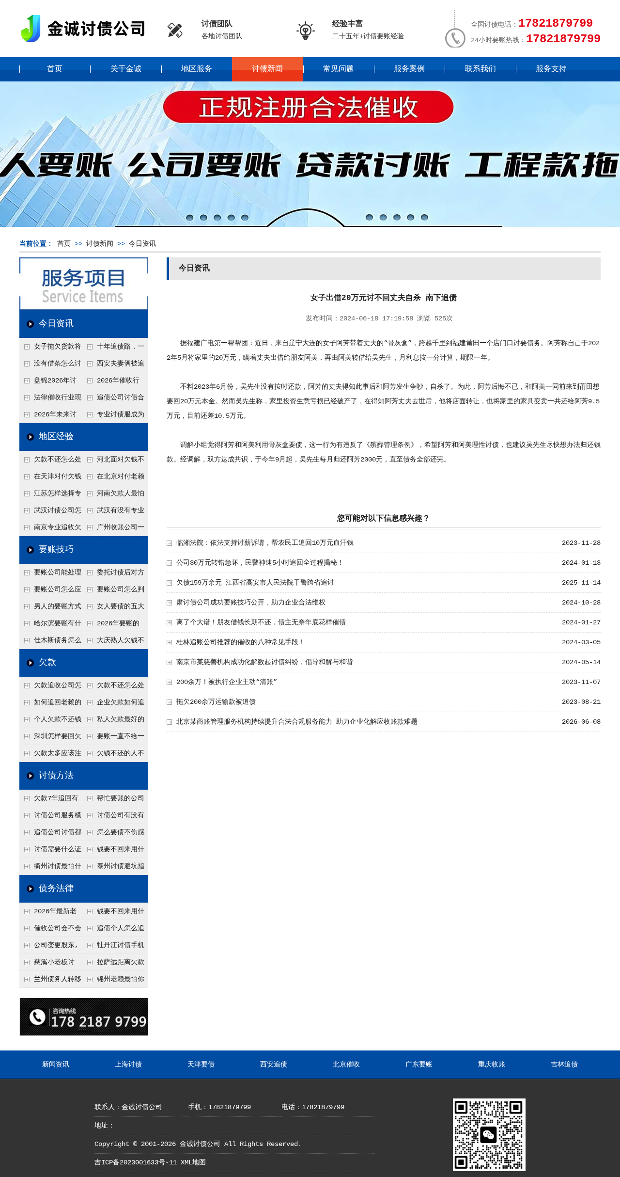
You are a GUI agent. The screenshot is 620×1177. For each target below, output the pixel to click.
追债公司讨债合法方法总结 (113, 400)
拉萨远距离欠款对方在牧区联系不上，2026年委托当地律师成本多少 (113, 964)
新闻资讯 (55, 1064)
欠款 (47, 663)
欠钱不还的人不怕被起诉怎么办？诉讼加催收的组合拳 (113, 755)
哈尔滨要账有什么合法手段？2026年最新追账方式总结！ (50, 626)
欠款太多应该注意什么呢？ (50, 755)
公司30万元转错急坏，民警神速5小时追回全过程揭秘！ (260, 563)
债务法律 (56, 888)
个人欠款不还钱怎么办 (50, 722)
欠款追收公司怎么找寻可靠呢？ (50, 688)
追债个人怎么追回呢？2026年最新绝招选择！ (113, 930)
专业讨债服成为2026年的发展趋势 (113, 417)
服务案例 (409, 69)
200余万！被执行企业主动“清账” (226, 682)
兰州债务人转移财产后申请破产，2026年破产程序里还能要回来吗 (50, 981)
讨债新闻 (267, 69)
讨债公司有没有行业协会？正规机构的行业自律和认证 (113, 817)
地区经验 (56, 437)
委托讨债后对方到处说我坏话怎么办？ (113, 575)
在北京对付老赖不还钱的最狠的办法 (113, 479)
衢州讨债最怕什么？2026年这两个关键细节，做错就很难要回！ (50, 868)
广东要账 (419, 1064)
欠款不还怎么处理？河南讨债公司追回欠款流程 (50, 462)
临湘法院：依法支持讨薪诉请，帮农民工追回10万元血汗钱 (265, 543)
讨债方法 (56, 775)
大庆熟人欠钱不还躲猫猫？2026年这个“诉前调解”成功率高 (113, 642)
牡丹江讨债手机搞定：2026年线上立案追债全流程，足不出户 (113, 947)
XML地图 (193, 1162)
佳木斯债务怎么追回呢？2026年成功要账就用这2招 (50, 642)
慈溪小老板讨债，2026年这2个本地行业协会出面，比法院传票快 (49, 964)
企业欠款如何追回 (113, 705)
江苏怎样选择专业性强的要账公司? (50, 496)
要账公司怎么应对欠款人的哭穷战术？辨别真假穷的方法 (50, 592)
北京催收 (346, 1064)
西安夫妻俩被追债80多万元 (113, 366)
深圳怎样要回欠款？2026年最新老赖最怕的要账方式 (50, 738)
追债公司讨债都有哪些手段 (50, 834)
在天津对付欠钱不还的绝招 (50, 479)
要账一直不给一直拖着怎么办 (113, 738)
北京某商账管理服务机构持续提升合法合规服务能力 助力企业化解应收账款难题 (297, 722)
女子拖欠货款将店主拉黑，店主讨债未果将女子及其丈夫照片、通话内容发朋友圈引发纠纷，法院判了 (50, 349)
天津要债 (201, 1064)
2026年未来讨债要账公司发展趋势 (49, 417)
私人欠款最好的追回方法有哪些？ (113, 722)
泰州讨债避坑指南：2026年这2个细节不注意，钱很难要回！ (113, 868)
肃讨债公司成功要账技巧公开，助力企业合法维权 (251, 602)
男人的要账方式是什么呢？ (50, 609)
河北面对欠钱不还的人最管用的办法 (113, 462)
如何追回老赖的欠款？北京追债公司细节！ (50, 705)
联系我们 (480, 69)
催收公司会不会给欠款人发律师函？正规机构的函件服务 (50, 930)
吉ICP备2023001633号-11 (135, 1162)
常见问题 (338, 69)
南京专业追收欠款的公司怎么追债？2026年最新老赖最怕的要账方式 (50, 530)
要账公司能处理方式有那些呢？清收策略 (50, 575)
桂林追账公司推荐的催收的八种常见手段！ (240, 642)
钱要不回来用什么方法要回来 (113, 851)
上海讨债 (128, 1064)
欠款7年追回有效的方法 (48, 801)
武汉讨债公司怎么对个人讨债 (50, 513)
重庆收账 (491, 1064)
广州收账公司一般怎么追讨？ (113, 530)
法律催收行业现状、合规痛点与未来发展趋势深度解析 (50, 400)
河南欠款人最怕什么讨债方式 (113, 496)
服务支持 (551, 69)
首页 (54, 69)
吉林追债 (564, 1064)
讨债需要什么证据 (50, 851)
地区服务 (196, 69)
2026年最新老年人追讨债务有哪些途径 (49, 913)
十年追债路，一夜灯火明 (113, 349)
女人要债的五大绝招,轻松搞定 (113, 609)
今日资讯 (142, 244)
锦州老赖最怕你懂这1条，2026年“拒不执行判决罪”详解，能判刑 (113, 981)
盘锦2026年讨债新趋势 (48, 383)
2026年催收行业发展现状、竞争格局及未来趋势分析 (112, 383)
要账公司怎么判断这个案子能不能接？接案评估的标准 (113, 592)
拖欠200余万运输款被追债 (216, 702)
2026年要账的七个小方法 (111, 626)
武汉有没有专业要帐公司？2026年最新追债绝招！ (113, 513)
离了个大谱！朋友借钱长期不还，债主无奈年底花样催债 (261, 622)
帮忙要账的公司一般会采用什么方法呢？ (113, 801)
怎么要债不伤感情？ (113, 834)
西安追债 (273, 1064)
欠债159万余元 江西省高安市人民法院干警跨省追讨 (255, 583)
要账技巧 (56, 550)
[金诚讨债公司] (86, 43)
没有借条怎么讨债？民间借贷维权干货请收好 (50, 366)
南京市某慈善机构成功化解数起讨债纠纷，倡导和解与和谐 (264, 662)
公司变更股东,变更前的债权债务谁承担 (49, 947)
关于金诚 (125, 69)
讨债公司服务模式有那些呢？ (50, 817)
